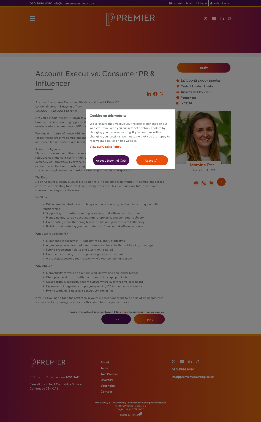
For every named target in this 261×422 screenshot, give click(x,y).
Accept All (152, 160)
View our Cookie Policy (105, 147)
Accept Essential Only (111, 160)
